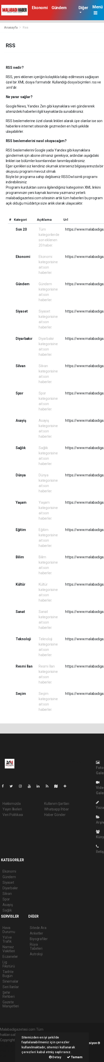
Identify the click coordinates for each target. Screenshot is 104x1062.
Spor (6, 899)
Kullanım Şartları (56, 804)
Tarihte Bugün (8, 974)
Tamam (76, 1057)
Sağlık (7, 910)
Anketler (36, 933)
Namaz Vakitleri (9, 949)
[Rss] (49, 786)
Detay (56, 1057)
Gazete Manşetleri (11, 1004)
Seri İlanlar (11, 987)
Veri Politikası (13, 815)
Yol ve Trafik (7, 939)
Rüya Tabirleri (36, 946)
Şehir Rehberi (9, 994)
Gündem (59, 7)
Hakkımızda (12, 804)
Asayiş (8, 905)
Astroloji (36, 954)
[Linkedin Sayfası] (40, 786)
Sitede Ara (38, 928)
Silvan (7, 894)
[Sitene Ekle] (67, 786)
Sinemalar (10, 981)
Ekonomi (39, 7)
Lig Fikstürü (9, 964)
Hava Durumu (9, 930)
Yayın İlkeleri (12, 809)
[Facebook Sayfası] (5, 786)
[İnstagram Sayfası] (22, 786)
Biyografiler (39, 939)
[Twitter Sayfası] (13, 786)
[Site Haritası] (58, 786)
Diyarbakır (10, 888)
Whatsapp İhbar (56, 809)
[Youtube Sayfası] (31, 786)
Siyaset (8, 882)
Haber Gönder (55, 815)
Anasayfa (11, 27)
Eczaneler (10, 957)
